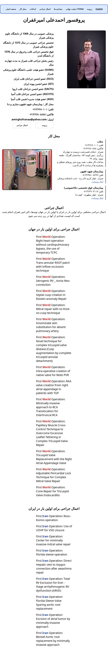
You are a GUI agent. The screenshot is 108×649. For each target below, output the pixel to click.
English (99, 9)
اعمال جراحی (45, 9)
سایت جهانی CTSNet (75, 9)
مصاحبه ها (58, 9)
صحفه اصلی (11, 9)
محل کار (22, 9)
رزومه (89, 9)
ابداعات (33, 9)
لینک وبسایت (97, 181)
